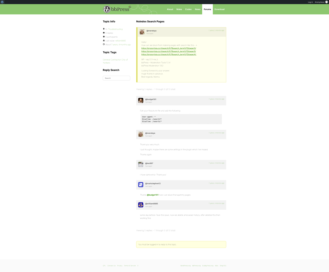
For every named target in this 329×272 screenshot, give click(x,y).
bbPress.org (116, 9)
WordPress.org (185, 266)
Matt (216, 266)
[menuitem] (2, 2)
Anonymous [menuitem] (319, 2)
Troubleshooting (115, 29)
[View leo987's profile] (140, 164)
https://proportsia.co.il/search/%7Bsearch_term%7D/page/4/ (169, 54)
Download (219, 9)
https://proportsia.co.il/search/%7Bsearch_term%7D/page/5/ (168, 51)
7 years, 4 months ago (216, 99)
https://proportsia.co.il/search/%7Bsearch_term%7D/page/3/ (168, 48)
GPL (104, 266)
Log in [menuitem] (310, 2)
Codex (188, 9)
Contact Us (111, 266)
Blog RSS (223, 266)
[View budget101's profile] (140, 100)
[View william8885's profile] (140, 204)
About (170, 9)
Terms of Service (130, 266)
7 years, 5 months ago (216, 30)
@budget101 (152, 195)
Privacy (119, 266)
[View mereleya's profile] (142, 31)
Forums (207, 9)
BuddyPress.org (207, 266)
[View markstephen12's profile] (140, 184)
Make (179, 9)
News (197, 9)
